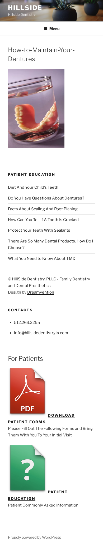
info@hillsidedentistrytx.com (41, 332)
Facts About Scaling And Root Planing (43, 209)
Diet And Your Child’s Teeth (33, 187)
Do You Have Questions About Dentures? (46, 198)
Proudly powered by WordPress (34, 537)
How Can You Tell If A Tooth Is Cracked (43, 219)
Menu (54, 28)
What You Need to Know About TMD (42, 258)
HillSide (25, 8)
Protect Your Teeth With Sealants (39, 230)
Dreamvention (40, 292)
